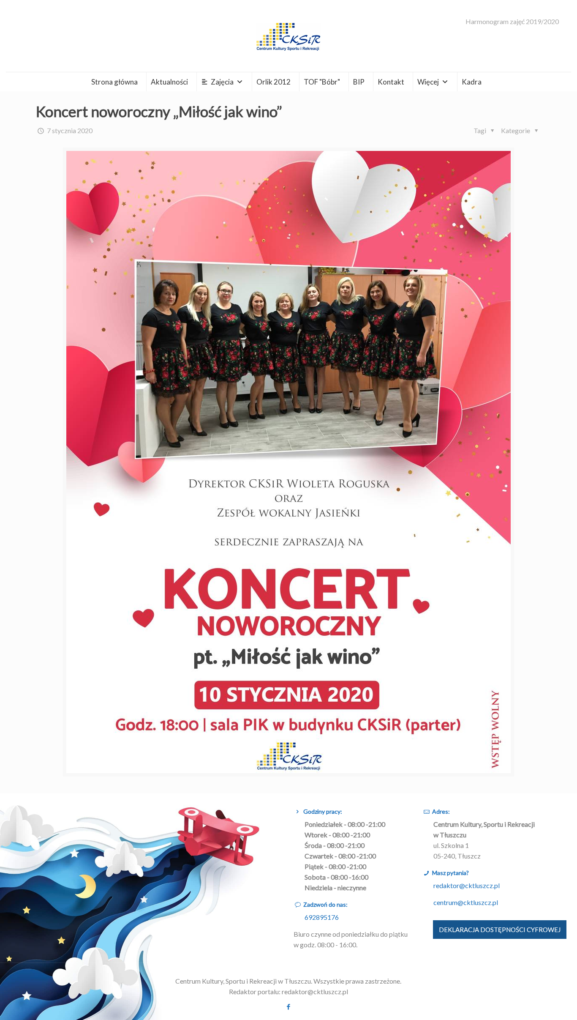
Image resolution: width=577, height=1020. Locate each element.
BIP (359, 81)
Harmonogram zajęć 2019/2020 (512, 21)
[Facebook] (288, 1006)
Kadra (472, 81)
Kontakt (391, 81)
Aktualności (169, 81)
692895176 (322, 917)
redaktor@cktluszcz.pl (466, 885)
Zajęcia (222, 81)
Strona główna (114, 81)
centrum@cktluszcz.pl (465, 902)
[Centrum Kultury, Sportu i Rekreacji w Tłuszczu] (288, 36)
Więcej (428, 81)
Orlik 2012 (273, 81)
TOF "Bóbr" (322, 81)
